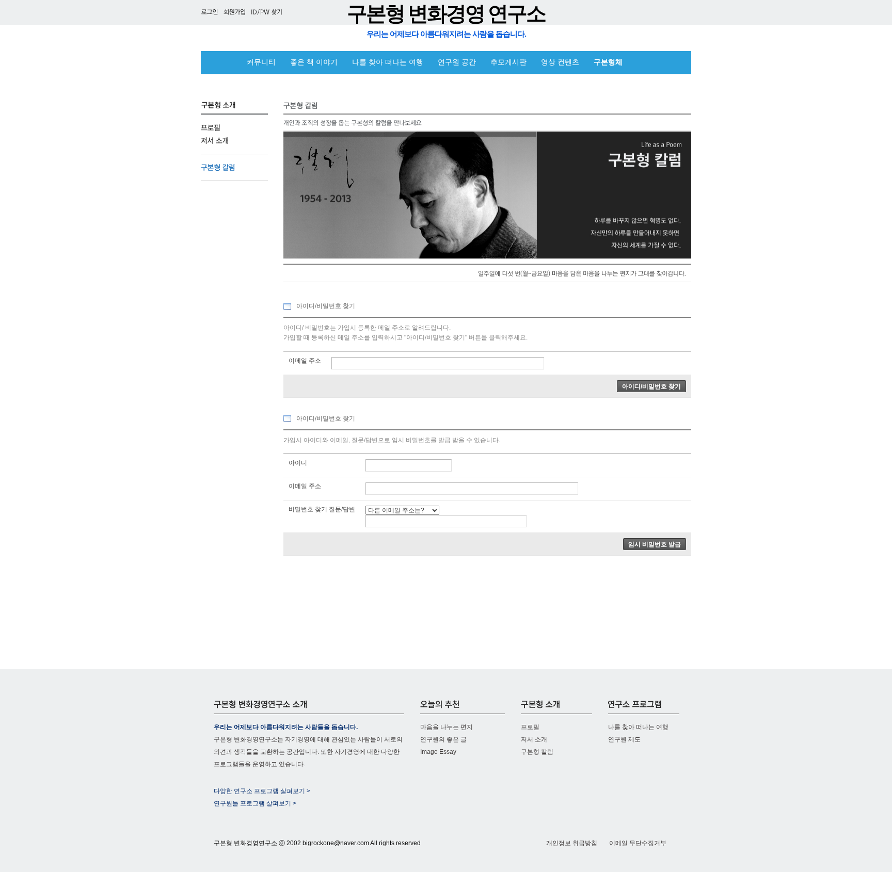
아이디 (298, 462)
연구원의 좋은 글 (443, 739)
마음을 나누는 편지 (446, 727)
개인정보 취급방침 (571, 843)
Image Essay (438, 751)
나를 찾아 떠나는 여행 (387, 62)
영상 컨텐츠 (560, 62)
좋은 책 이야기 (314, 62)
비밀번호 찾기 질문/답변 (322, 509)
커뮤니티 (261, 62)
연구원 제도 (624, 739)
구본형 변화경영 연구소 (446, 13)
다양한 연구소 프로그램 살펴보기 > (262, 791)
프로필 (530, 727)
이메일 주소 (305, 360)
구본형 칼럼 (537, 751)
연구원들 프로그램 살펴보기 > (255, 803)
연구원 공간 (457, 62)
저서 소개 (534, 739)
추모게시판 (508, 62)
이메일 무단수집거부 (637, 843)
